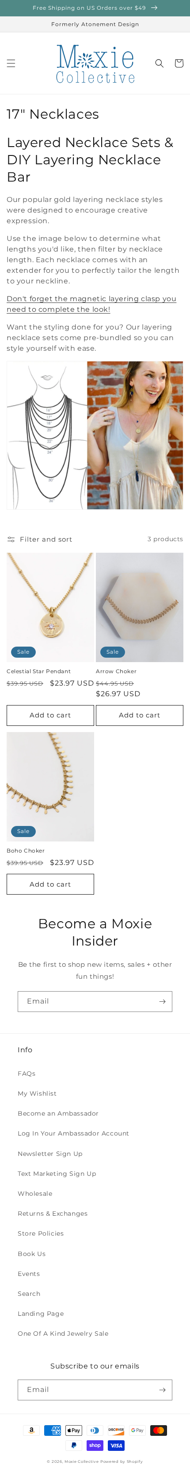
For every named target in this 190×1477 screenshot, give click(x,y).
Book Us (32, 1254)
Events (29, 1274)
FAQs (26, 1074)
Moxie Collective (82, 1461)
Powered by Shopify (121, 1461)
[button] (11, 63)
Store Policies (41, 1233)
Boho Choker (26, 850)
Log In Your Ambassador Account (73, 1133)
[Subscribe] (162, 1001)
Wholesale (35, 1194)
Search (29, 1294)
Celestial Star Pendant (39, 671)
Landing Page (41, 1314)
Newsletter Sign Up (50, 1154)
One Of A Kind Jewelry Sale (63, 1333)
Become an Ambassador (58, 1113)
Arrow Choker (116, 671)
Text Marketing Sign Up (57, 1174)
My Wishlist (37, 1093)
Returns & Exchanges (52, 1213)
